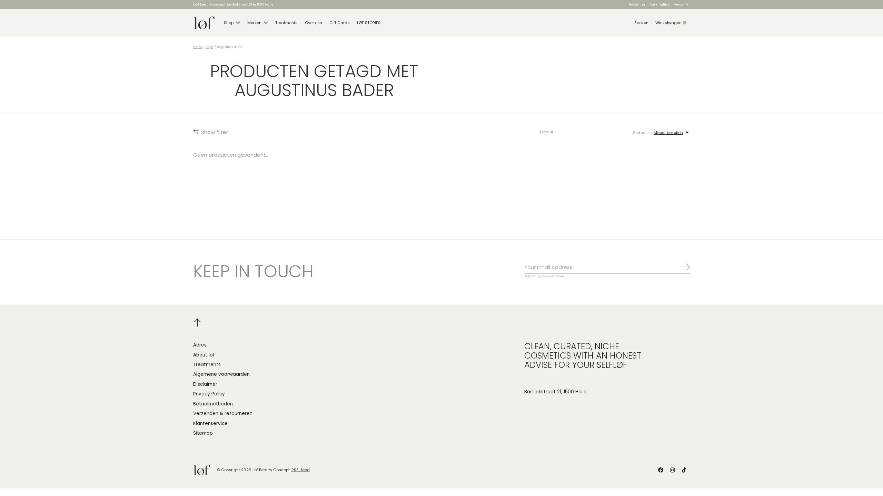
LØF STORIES (368, 22)
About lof (204, 355)
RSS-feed (300, 470)
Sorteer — (642, 132)
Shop (229, 22)
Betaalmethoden (213, 404)
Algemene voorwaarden (221, 374)
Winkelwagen (672, 22)
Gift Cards (339, 22)
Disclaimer (205, 384)
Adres (200, 345)
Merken (254, 22)
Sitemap (203, 433)
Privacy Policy (209, 394)
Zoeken (641, 22)
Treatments (286, 22)
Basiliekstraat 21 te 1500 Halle (250, 4)
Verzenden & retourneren (222, 413)
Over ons (313, 22)
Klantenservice (210, 423)
